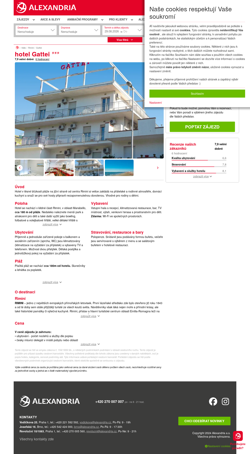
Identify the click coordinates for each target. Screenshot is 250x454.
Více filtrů (122, 40)
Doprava (65, 27)
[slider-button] (29, 168)
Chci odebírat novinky (204, 421)
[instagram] (225, 401)
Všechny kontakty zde (37, 438)
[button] (25, 19)
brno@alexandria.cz (86, 427)
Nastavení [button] (155, 102)
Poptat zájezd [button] (202, 127)
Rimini (31, 47)
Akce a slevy (50, 19)
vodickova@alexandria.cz (95, 422)
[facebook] (213, 401)
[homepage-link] (17, 47)
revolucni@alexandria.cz (101, 431)
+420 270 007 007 (109, 401)
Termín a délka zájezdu (116, 27)
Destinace (23, 27)
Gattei (39, 47)
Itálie (23, 47)
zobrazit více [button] (50, 224)
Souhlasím (197, 93)
